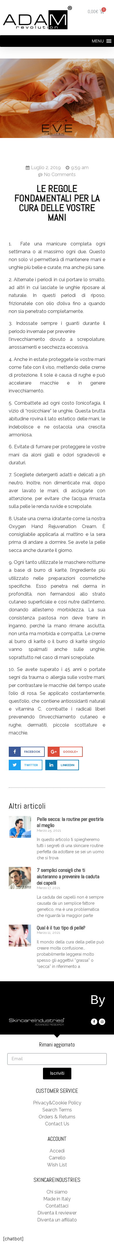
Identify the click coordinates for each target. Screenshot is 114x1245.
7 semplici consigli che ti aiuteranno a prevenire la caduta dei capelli (68, 876)
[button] (98, 41)
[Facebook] (94, 1022)
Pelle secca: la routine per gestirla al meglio (70, 822)
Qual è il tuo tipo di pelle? (61, 927)
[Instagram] (102, 1022)
